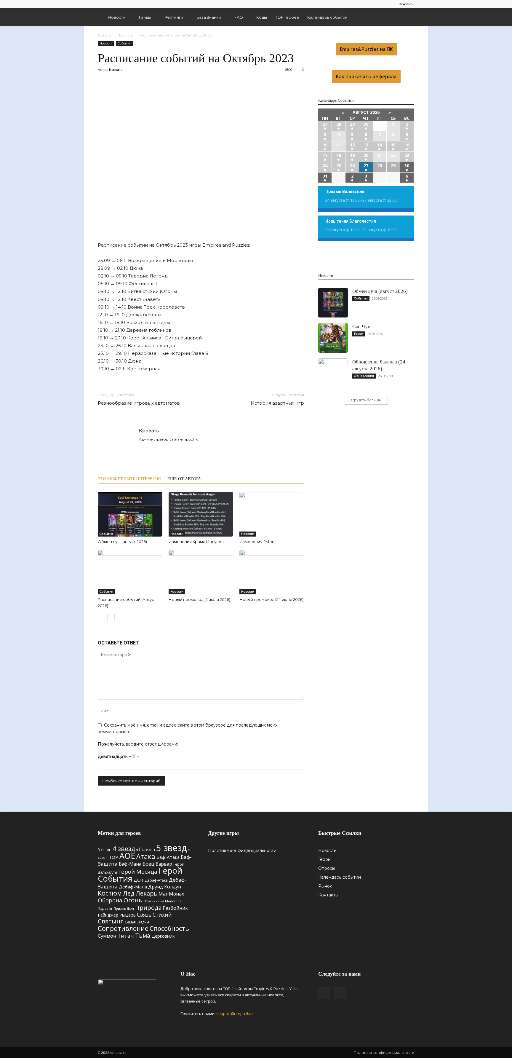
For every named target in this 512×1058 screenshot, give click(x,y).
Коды (261, 17)
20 (366, 155)
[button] (407, 17)
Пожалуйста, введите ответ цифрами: (138, 744)
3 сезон (104, 849)
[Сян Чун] (333, 338)
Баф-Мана (130, 864)
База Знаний (208, 17)
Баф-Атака (168, 857)
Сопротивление (123, 928)
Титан (126, 935)
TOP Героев (287, 17)
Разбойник (175, 908)
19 (352, 155)
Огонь (133, 900)
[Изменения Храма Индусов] (201, 514)
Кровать (115, 70)
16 (406, 145)
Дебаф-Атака (156, 880)
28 (338, 124)
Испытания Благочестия (350, 221)
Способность (169, 928)
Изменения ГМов (256, 541)
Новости (117, 17)
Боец (148, 863)
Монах (176, 894)
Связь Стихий (154, 914)
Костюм (110, 893)
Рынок (325, 886)
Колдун (172, 886)
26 (352, 165)
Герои (358, 334)
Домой (104, 35)
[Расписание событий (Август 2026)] (130, 572)
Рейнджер (108, 915)
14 (379, 145)
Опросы (326, 868)
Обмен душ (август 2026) (122, 541)
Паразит (105, 908)
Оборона (110, 900)
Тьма (142, 935)
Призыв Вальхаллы (345, 191)
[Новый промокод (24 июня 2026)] (271, 572)
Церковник (163, 936)
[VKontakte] (112, 4)
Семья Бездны (137, 922)
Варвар (164, 864)
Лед (129, 893)
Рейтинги (173, 17)
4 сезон (148, 849)
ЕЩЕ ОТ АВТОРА (184, 479)
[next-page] (111, 617)
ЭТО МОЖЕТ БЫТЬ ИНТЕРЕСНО (129, 479)
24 (325, 165)
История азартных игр (277, 403)
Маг (163, 894)
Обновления (364, 376)
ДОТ (139, 880)
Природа (148, 908)
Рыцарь (127, 915)
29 (352, 124)
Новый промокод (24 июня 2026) (271, 599)
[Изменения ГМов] (271, 514)
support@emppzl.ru (234, 1013)
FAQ (238, 17)
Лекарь (146, 893)
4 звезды (126, 848)
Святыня (111, 921)
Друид (155, 887)
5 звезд (171, 848)
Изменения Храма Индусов (196, 541)
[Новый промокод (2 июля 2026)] (201, 572)
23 (406, 155)
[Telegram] (102, 4)
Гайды (145, 17)
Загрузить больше (364, 400)
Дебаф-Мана (133, 887)
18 (338, 155)
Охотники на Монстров (162, 901)
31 (325, 176)
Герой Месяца (137, 871)
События (124, 43)
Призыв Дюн (123, 908)
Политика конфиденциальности (242, 850)
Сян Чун (361, 326)
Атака (145, 856)
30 (366, 124)
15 (393, 145)
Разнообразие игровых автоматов (139, 403)
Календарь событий (327, 17)
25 (338, 165)
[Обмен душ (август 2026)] (130, 514)
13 (366, 145)
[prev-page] (101, 617)
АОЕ (127, 855)
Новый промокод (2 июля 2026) (199, 599)
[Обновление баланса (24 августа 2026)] (333, 373)
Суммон (107, 935)
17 (325, 155)
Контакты (406, 4)
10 (325, 145)
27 (325, 124)
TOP (113, 857)
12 (352, 145)
